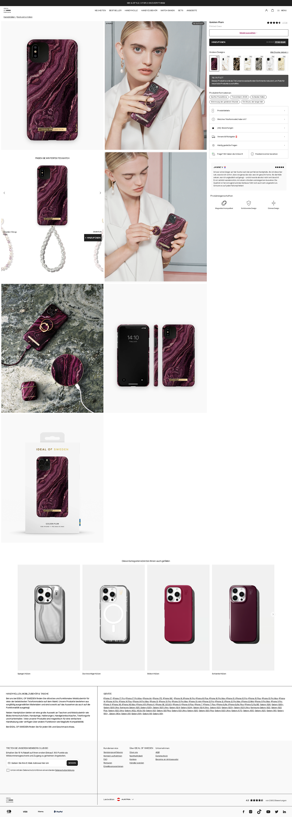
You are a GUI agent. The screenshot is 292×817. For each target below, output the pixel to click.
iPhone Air (147, 698)
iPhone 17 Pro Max (134, 698)
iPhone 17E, (158, 698)
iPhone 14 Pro (112, 701)
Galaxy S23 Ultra (242, 708)
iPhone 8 (177, 704)
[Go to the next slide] (100, 193)
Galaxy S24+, (187, 708)
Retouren (108, 763)
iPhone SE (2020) (164, 704)
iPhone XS (116, 704)
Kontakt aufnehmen (113, 756)
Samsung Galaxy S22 (260, 708)
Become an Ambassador (167, 759)
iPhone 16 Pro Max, (217, 698)
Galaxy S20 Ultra (222, 711)
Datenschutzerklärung (64, 770)
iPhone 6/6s (221, 704)
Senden (72, 763)
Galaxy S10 (271, 711)
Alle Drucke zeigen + (279, 52)
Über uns (134, 752)
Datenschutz (162, 756)
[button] (266, 800)
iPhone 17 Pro (119, 698)
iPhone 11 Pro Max (262, 701)
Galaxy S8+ (158, 714)
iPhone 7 (198, 704)
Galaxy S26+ (277, 704)
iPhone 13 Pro (165, 701)
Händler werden (137, 763)
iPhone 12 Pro (208, 701)
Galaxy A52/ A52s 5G (135, 711)
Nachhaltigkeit (136, 756)
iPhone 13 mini (195, 701)
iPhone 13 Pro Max (180, 701)
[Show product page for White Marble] (270, 63)
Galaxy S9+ (136, 714)
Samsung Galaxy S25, (130, 708)
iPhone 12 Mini (247, 701)
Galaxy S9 (125, 714)
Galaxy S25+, (146, 708)
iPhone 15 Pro (241, 698)
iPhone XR (141, 704)
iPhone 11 (107, 704)
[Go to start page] (7, 10)
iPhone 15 (230, 698)
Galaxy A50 (248, 711)
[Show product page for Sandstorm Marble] (281, 63)
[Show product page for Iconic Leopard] (237, 63)
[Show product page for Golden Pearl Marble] (248, 63)
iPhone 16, (178, 698)
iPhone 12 (219, 701)
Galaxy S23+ (227, 708)
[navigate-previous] (273, 614)
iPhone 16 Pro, (189, 698)
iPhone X (150, 704)
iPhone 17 (108, 698)
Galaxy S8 (147, 714)
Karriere (133, 759)
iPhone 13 (154, 701)
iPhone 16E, (168, 698)
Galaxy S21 (151, 711)
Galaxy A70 (236, 711)
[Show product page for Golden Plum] (214, 63)
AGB (158, 752)
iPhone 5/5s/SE (252, 704)
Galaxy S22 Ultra (116, 711)
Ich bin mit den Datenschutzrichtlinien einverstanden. (42, 770)
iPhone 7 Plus (209, 704)
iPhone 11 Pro (276, 701)
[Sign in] (266, 10)
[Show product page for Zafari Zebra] (259, 63)
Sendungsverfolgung (113, 752)
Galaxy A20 (260, 711)
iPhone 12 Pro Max (232, 701)
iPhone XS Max (129, 704)
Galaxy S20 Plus (206, 711)
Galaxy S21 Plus (164, 711)
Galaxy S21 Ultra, (179, 711)
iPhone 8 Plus (187, 704)
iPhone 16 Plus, (202, 698)
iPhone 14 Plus (125, 701)
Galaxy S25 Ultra (161, 708)
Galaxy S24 (174, 708)
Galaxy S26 (265, 704)
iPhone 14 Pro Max (141, 701)
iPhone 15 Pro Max (270, 698)
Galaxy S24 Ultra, (201, 708)
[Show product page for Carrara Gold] (225, 63)
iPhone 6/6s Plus (236, 704)
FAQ (105, 759)
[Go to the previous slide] (4, 193)
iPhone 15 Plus (254, 698)
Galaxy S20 (192, 711)
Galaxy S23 (215, 708)
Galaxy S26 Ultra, (111, 708)
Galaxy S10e (114, 714)
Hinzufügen (93, 238)
